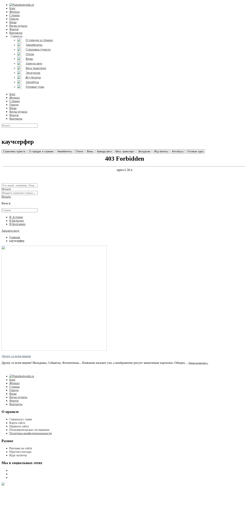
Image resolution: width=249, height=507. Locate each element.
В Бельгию (16, 220)
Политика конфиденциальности (30, 433)
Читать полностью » (198, 363)
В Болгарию (17, 224)
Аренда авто (104, 151)
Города (13, 18)
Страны (14, 15)
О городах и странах (41, 151)
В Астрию (16, 217)
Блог (12, 8)
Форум (13, 29)
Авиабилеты (64, 151)
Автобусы (177, 151)
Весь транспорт (125, 151)
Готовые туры (195, 151)
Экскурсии (144, 151)
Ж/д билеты (161, 151)
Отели (79, 151)
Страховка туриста (14, 151)
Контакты (15, 32)
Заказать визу (10, 230)
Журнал (14, 11)
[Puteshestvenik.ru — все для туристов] (21, 4)
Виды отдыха (18, 25)
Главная (14, 237)
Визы (13, 22)
